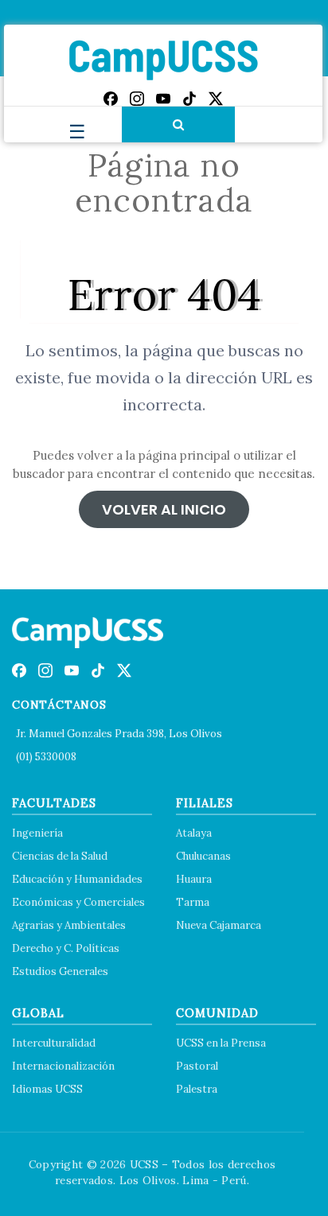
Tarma (192, 902)
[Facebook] (110, 98)
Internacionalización (63, 1066)
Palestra (196, 1089)
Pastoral (197, 1066)
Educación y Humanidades (77, 879)
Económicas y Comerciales (78, 902)
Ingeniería (37, 833)
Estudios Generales (60, 971)
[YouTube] (163, 98)
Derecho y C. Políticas (65, 948)
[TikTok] (189, 98)
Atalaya (194, 833)
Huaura (194, 879)
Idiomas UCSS (47, 1089)
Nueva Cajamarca (218, 925)
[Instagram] (137, 98)
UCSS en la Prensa (221, 1043)
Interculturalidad (54, 1043)
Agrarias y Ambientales (69, 925)
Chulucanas (203, 856)
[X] (216, 98)
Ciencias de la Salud (59, 856)
